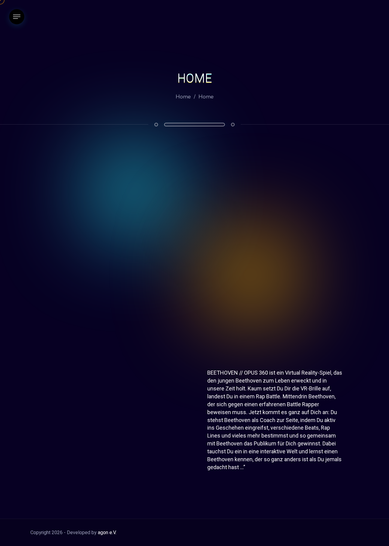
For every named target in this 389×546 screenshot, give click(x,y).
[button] (194, 264)
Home (183, 96)
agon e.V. (107, 532)
